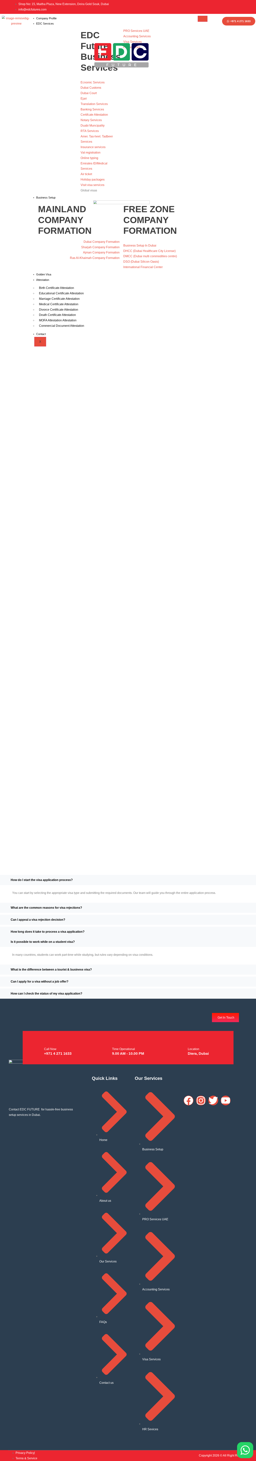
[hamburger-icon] (202, 19)
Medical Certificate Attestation (58, 304)
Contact (41, 334)
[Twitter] (241, 7)
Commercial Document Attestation (61, 325)
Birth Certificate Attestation (56, 287)
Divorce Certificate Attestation (58, 309)
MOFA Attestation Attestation (57, 320)
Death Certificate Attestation (57, 314)
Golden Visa (43, 274)
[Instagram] (234, 7)
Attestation (42, 279)
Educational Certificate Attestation (61, 293)
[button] (128, 880)
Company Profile (46, 18)
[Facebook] (226, 7)
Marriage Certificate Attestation (59, 298)
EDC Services (45, 23)
